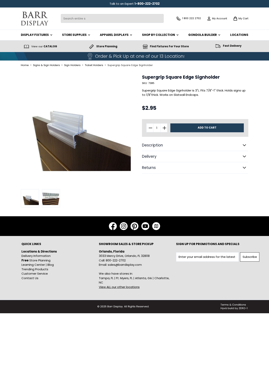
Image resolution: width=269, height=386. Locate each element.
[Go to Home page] (34, 18)
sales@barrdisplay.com (125, 265)
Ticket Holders (94, 65)
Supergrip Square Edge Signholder (130, 65)
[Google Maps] (156, 226)
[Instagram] (124, 226)
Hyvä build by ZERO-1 (234, 308)
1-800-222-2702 (147, 4)
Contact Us (29, 278)
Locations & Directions (39, 251)
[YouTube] (145, 226)
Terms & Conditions (233, 305)
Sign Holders (72, 65)
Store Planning (35, 260)
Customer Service (34, 273)
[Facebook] (113, 226)
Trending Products (34, 269)
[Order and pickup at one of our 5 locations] (134, 56)
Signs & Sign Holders (46, 65)
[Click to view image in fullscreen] (76, 130)
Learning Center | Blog (37, 265)
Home (25, 65)
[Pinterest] (134, 226)
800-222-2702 (116, 260)
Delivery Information (36, 256)
